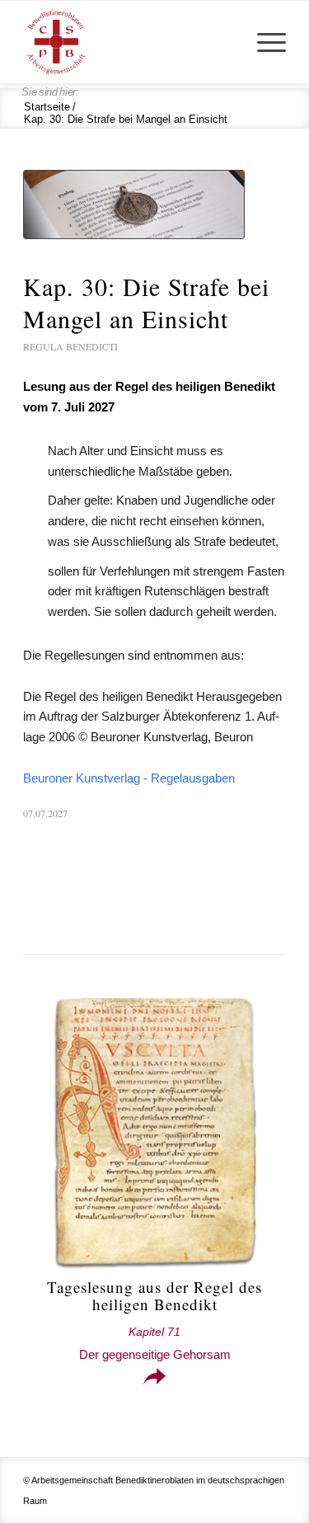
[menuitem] (263, 42)
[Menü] (263, 42)
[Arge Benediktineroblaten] (128, 42)
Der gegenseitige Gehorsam (155, 1343)
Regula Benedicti (70, 346)
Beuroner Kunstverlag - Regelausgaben (129, 778)
